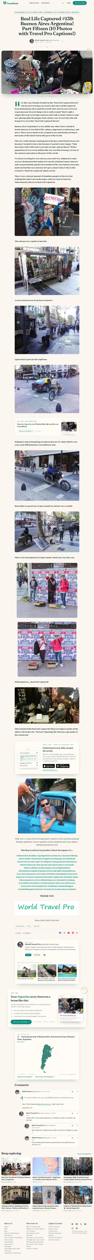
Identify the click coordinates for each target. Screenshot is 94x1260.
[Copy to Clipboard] (77, 933)
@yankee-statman (33, 877)
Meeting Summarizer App (34, 1242)
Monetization (8, 1242)
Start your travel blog (20, 1022)
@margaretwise (45, 871)
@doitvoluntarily (28, 865)
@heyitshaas (46, 868)
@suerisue (72, 874)
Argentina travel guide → (25, 1077)
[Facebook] (60, 933)
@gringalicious (45, 855)
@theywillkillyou (32, 868)
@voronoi (21, 874)
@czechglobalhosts (61, 868)
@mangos (58, 858)
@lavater (39, 889)
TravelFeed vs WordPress (12, 1253)
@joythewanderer (56, 865)
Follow (28, 955)
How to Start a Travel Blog (13, 1237)
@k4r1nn (60, 883)
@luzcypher (47, 877)
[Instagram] (72, 1228)
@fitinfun (51, 874)
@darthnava (71, 861)
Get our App (8, 1240)
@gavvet (39, 861)
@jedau (72, 889)
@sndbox (33, 855)
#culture (36, 926)
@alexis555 (22, 861)
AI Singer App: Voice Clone (35, 1240)
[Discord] (77, 1228)
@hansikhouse (68, 871)
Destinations (45, 3)
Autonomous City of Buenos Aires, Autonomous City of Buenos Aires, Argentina (48, 12)
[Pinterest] (68, 933)
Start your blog (80, 3)
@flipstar (47, 861)
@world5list (24, 883)
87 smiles (18, 933)
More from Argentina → (85, 1154)
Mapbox (61, 1074)
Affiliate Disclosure (54, 1233)
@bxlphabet (61, 874)
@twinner (41, 874)
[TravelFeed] (10, 3)
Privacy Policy (53, 1229)
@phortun (58, 877)
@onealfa (69, 865)
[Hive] (72, 1224)
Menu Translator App (33, 1226)
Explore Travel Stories (11, 1233)
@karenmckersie (27, 880)
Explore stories (34, 3)
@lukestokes (22, 855)
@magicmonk (59, 861)
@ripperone (47, 858)
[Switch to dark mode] (63, 3)
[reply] (72, 1091)
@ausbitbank (69, 858)
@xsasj (47, 889)
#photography (20, 926)
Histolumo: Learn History (34, 1237)
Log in (69, 3)
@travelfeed (41, 880)
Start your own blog (25, 431)
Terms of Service (54, 1226)
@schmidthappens (26, 889)
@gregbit (57, 871)
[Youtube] (44, 955)
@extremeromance (60, 889)
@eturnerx (57, 855)
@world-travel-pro (44, 1104)
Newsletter (8, 1235)
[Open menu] (62, 41)
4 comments (27, 933)
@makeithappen (65, 886)
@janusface (31, 874)
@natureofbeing (69, 855)
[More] (89, 3)
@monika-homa (71, 877)
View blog (37, 955)
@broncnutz (42, 865)
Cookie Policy (53, 1231)
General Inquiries (54, 1240)
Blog (5, 1231)
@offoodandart (48, 883)
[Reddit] (73, 933)
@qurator (20, 877)
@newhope (37, 858)
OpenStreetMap (66, 1074)
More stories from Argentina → (45, 1077)
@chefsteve (35, 883)
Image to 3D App (32, 1248)
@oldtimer (53, 886)
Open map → (21, 1042)
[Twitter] (64, 933)
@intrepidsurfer (39, 886)
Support (51, 1235)
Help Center (8, 1244)
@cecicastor (26, 886)
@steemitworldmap (65, 880)
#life (29, 926)
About (6, 1226)
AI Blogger (7, 1246)
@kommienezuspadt (28, 871)
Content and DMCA (55, 1237)
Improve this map (72, 1074)
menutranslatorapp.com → (50, 770)
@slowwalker (25, 858)
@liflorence (70, 883)
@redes (31, 861)
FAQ (5, 1229)
